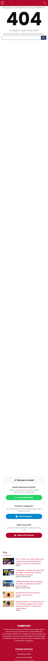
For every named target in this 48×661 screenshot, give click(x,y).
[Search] (44, 3)
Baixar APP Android (25, 535)
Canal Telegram (25, 516)
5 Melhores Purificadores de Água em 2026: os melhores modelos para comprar (29, 583)
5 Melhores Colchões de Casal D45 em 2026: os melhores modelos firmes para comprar (30, 572)
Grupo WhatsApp (25, 497)
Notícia (18, 565)
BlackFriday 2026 (24, 654)
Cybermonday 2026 (24, 657)
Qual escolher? (26, 577)
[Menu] (2, 3)
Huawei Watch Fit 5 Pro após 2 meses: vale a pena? (28, 594)
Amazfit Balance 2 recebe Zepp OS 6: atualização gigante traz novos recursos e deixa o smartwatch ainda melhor (30, 605)
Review (18, 577)
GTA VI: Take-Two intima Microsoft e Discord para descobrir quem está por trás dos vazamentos (30, 561)
